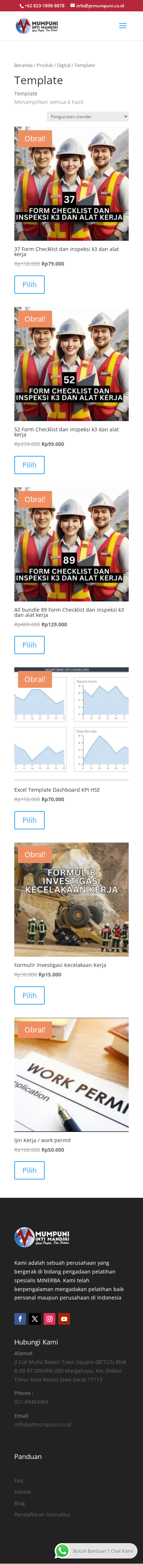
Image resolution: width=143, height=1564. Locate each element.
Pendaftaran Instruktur (42, 1514)
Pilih (29, 284)
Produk (45, 65)
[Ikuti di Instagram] (49, 1319)
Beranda (23, 65)
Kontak (22, 1491)
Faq (18, 1480)
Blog (19, 1503)
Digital (63, 65)
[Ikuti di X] (35, 1319)
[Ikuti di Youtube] (64, 1319)
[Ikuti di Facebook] (20, 1319)
